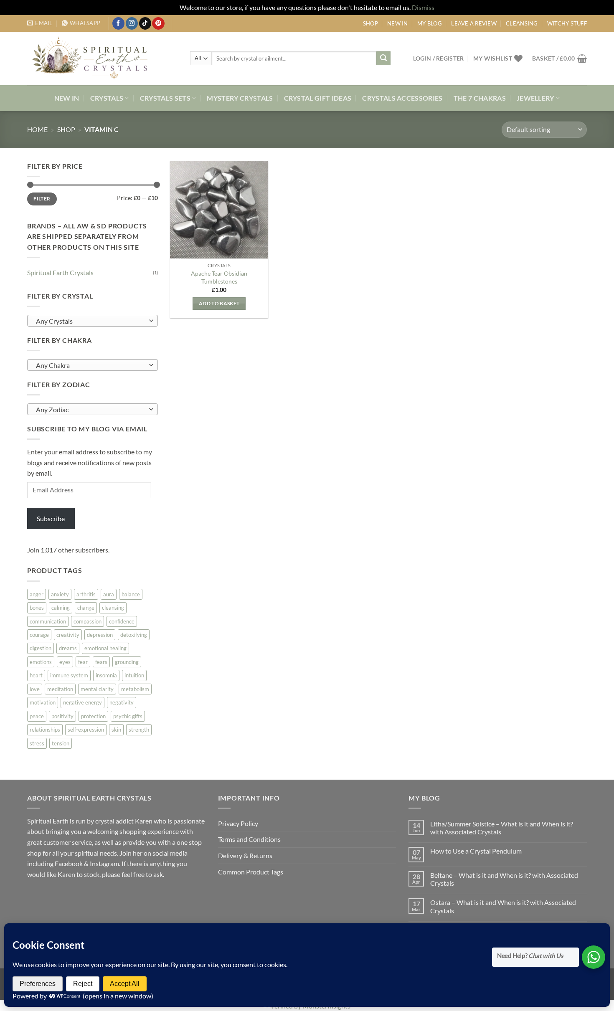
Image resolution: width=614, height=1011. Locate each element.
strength (139, 729)
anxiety (60, 593)
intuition (134, 675)
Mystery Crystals (240, 98)
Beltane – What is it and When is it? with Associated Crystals (504, 879)
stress (37, 743)
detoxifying (133, 634)
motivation (43, 702)
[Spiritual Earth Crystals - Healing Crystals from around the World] (102, 58)
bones (37, 607)
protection (93, 715)
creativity (67, 634)
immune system (69, 675)
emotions (41, 661)
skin (116, 729)
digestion (40, 648)
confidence (121, 621)
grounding (127, 661)
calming (60, 607)
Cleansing (522, 23)
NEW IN (397, 23)
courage (39, 634)
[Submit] (383, 58)
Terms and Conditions (249, 839)
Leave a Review (474, 23)
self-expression (86, 729)
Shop (370, 23)
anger (36, 593)
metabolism (135, 688)
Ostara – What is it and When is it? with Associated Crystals (503, 906)
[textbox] (90, 321)
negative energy (82, 702)
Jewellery (535, 98)
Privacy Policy (238, 823)
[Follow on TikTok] (145, 23)
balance (131, 593)
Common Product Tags (250, 872)
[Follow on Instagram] (132, 23)
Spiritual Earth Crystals (60, 272)
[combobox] (92, 320)
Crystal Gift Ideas (318, 98)
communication (48, 621)
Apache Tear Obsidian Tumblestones (219, 277)
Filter (41, 198)
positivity (62, 715)
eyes (65, 661)
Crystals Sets (165, 98)
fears (101, 661)
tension (60, 743)
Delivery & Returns (245, 855)
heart (36, 675)
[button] (438, 58)
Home (37, 129)
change (85, 607)
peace (37, 715)
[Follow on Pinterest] (158, 23)
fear (83, 661)
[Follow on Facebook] (118, 23)
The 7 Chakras (480, 98)
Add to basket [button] (219, 303)
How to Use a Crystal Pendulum (476, 851)
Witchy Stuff (567, 23)
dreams (68, 648)
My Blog (429, 23)
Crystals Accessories (402, 98)
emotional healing (105, 648)
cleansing (113, 607)
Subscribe (51, 518)
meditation (60, 688)
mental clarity (97, 688)
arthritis (86, 593)
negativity (121, 702)
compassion (87, 621)
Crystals (107, 98)
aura (108, 593)
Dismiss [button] (423, 7)
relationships (45, 729)
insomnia (106, 675)
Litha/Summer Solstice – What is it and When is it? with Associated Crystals (501, 828)
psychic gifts (127, 715)
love (35, 688)
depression (100, 634)
